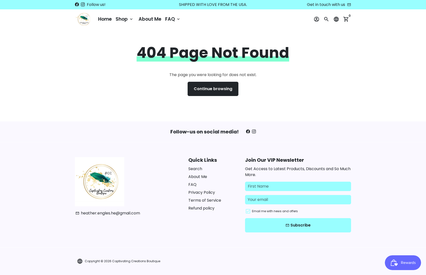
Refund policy (201, 208)
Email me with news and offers (275, 211)
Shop (125, 19)
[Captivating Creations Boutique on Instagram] (83, 4)
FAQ (173, 19)
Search (195, 169)
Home (105, 19)
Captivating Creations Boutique (136, 261)
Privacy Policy (201, 192)
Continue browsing (213, 89)
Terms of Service (204, 200)
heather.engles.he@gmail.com (107, 213)
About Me (150, 19)
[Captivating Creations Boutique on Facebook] (77, 4)
